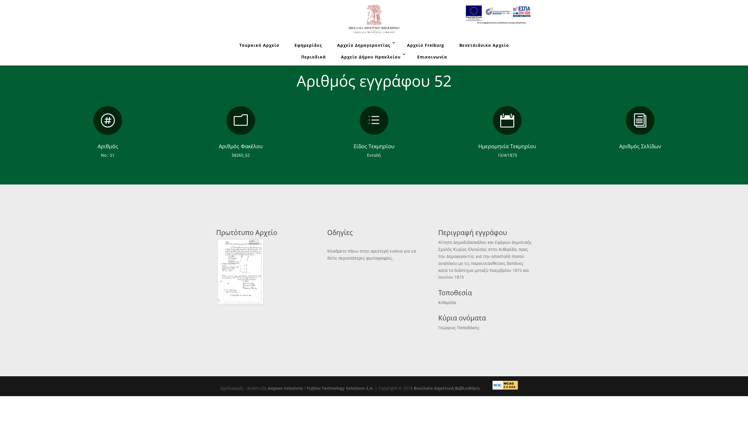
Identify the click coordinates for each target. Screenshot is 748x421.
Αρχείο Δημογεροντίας (363, 45)
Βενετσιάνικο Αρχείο (484, 45)
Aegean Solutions (285, 388)
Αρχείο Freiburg (425, 45)
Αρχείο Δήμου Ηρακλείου (371, 57)
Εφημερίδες (308, 45)
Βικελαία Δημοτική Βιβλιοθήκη (446, 388)
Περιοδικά (313, 57)
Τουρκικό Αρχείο (259, 45)
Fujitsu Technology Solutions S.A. (340, 388)
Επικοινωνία (432, 57)
